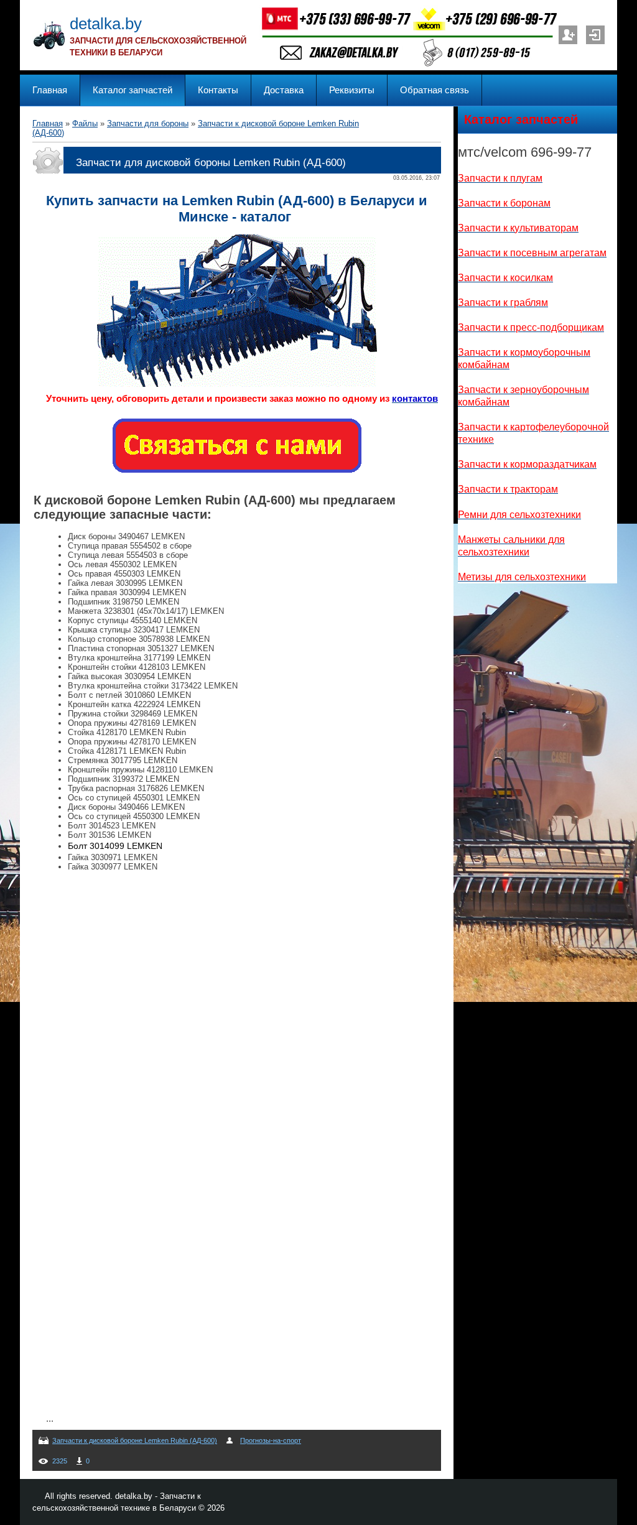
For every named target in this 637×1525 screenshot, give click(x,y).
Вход (595, 34)
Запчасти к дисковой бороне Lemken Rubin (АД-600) (134, 1440)
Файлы (85, 123)
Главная (47, 123)
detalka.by (106, 23)
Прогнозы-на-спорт (270, 1440)
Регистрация (568, 34)
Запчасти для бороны (147, 123)
